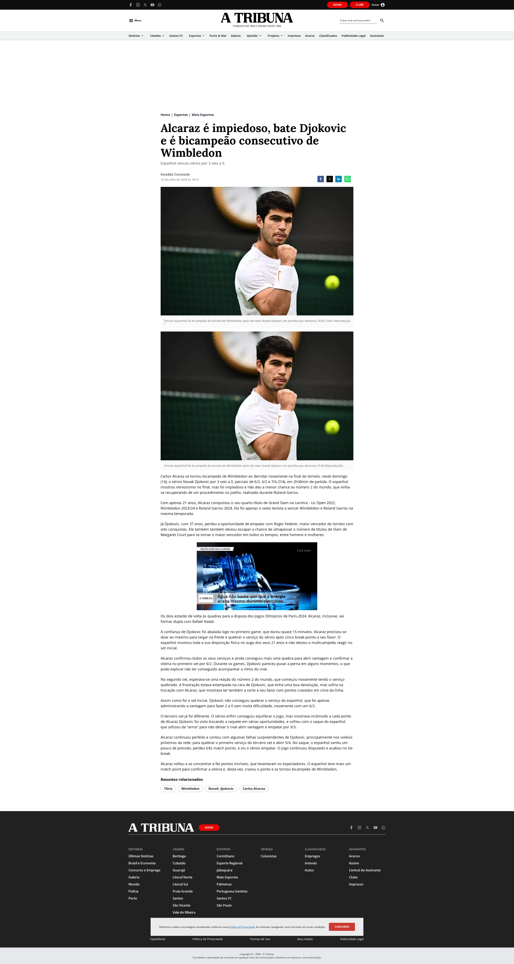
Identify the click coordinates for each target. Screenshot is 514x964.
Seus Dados (305, 939)
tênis (168, 788)
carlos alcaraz (254, 788)
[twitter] (329, 179)
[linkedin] (338, 179)
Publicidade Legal (352, 939)
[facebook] (320, 179)
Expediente (157, 939)
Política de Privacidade (242, 927)
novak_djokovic (221, 788)
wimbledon (190, 788)
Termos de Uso (260, 939)
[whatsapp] (347, 179)
